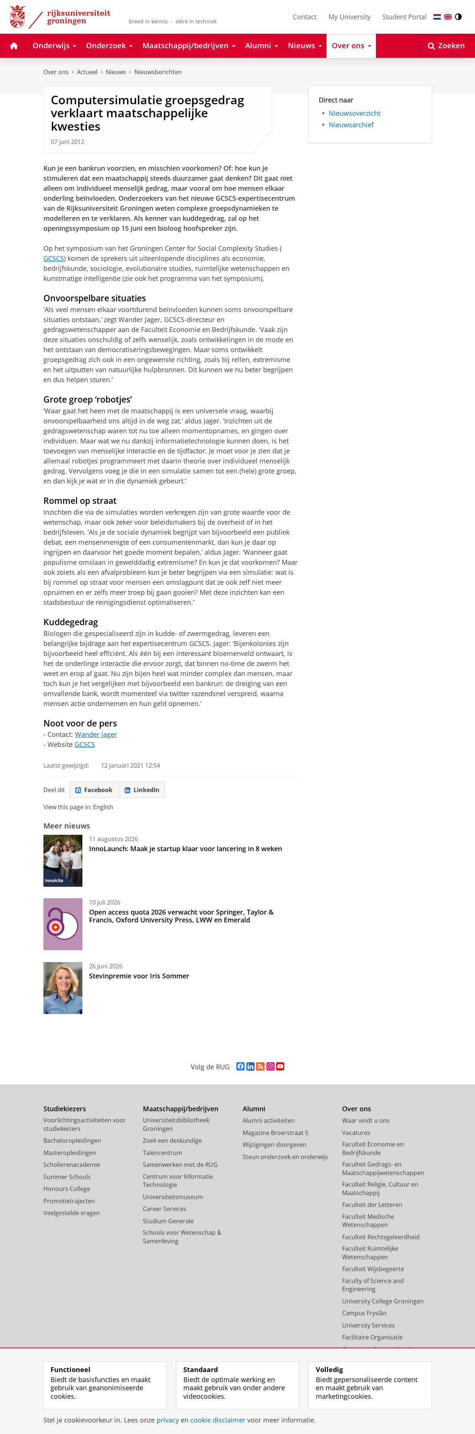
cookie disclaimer (217, 1420)
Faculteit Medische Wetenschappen (368, 1220)
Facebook (98, 790)
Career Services (164, 1209)
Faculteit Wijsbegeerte (373, 1269)
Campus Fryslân (364, 1313)
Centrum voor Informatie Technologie (178, 1180)
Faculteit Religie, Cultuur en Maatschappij (380, 1188)
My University (349, 16)
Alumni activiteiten (269, 1120)
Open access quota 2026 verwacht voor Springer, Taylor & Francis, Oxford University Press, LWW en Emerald (181, 915)
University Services (368, 1325)
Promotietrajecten (69, 1201)
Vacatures (356, 1133)
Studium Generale (168, 1221)
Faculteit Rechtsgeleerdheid (381, 1237)
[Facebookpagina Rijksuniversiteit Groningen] (240, 1066)
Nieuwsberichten (158, 72)
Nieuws (116, 72)
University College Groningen (383, 1301)
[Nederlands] (437, 17)
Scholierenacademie (71, 1165)
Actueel (87, 72)
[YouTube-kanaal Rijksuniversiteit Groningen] (280, 1066)
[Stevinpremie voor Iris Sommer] (62, 988)
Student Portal (404, 16)
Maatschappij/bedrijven (180, 1109)
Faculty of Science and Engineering (373, 1285)
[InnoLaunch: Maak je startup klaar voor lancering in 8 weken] (62, 861)
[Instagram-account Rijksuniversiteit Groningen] (270, 1066)
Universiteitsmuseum (173, 1197)
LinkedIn (147, 790)
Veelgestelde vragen (71, 1213)
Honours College (66, 1189)
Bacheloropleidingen (72, 1140)
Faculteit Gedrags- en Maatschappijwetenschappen (383, 1168)
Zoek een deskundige (172, 1140)
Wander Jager (96, 734)
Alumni (254, 1109)
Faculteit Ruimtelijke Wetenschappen (370, 1252)
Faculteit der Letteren (372, 1205)
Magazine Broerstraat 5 (275, 1133)
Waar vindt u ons (366, 1120)
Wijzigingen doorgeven (275, 1145)
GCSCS (53, 258)
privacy (168, 1420)
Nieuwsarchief (351, 125)
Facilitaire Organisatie (372, 1337)
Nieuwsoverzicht (354, 113)
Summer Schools (67, 1177)
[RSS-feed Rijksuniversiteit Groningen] (260, 1066)
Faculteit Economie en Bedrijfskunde (373, 1148)
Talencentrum (162, 1153)
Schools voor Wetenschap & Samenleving (182, 1236)
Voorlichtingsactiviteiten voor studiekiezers (84, 1124)
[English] (448, 17)
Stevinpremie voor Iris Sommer (139, 975)
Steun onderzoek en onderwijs (285, 1157)
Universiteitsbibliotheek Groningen (176, 1124)
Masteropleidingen (69, 1153)
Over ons (56, 72)
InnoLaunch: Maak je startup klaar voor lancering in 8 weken (185, 848)
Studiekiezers (64, 1109)
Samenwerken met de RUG (180, 1165)
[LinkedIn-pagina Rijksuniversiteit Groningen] (250, 1066)
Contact (305, 16)
